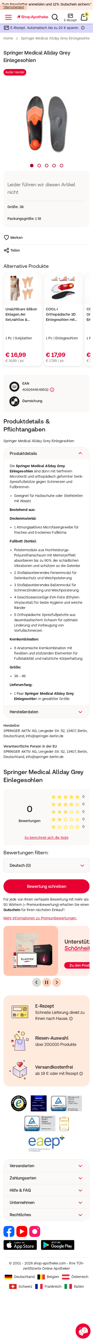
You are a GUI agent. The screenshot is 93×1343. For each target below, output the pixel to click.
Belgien (53, 1277)
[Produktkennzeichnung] (52, 389)
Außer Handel (14, 72)
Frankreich (53, 1286)
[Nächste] (56, 982)
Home (8, 38)
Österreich (80, 1277)
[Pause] (46, 982)
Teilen (15, 250)
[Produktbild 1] (31, 165)
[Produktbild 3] (46, 165)
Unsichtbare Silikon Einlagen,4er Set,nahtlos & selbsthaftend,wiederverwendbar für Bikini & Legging (22, 314)
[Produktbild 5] (61, 165)
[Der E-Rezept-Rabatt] (83, 29)
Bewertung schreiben (46, 886)
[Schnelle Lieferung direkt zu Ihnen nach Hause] (71, 1019)
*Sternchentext (13, 7)
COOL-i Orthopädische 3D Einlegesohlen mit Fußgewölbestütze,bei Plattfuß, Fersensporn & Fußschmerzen (63, 314)
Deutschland (24, 1277)
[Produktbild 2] (39, 165)
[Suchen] (55, 17)
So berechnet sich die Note (46, 838)
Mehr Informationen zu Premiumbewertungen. (40, 918)
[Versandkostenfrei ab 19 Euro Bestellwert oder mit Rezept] (81, 1074)
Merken (16, 238)
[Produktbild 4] (54, 165)
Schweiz (25, 1286)
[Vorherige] (36, 982)
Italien (79, 1286)
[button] (46, 453)
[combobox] (46, 865)
